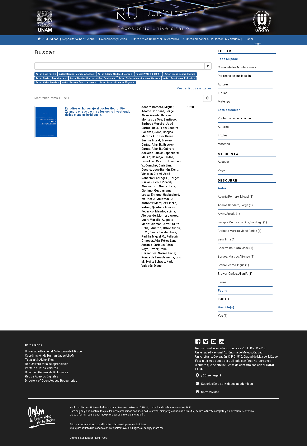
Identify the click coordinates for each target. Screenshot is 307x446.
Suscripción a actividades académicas (227, 383)
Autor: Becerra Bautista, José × (79, 82)
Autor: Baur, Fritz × (46, 74)
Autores (223, 84)
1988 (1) (223, 299)
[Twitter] (205, 341)
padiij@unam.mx (153, 428)
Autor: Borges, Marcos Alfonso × (77, 74)
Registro (223, 170)
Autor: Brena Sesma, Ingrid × (180, 74)
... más (222, 282)
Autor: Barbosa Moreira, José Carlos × (139, 78)
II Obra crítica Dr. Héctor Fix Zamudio (155, 39)
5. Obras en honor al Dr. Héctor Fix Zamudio (211, 39)
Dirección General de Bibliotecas (46, 372)
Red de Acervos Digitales (41, 376)
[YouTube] (213, 341)
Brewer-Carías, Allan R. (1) (235, 273)
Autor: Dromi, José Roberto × (179, 78)
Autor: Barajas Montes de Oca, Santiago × (92, 78)
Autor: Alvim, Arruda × (47, 82)
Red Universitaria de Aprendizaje (46, 364)
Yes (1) (222, 315)
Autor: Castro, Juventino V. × (51, 78)
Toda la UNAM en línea (40, 359)
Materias (224, 101)
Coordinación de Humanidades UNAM (50, 355)
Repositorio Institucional (78, 39)
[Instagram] (221, 341)
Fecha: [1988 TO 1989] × (148, 74)
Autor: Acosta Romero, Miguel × (117, 82)
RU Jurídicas (50, 39)
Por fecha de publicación (234, 76)
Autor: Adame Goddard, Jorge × (115, 74)
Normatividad (210, 392)
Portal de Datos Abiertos (41, 368)
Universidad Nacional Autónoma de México (53, 351)
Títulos (222, 93)
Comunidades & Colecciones (237, 67)
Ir (208, 66)
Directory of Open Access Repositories (51, 380)
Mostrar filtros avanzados (194, 88)
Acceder (223, 161)
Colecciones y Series (113, 39)
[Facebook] (197, 341)
